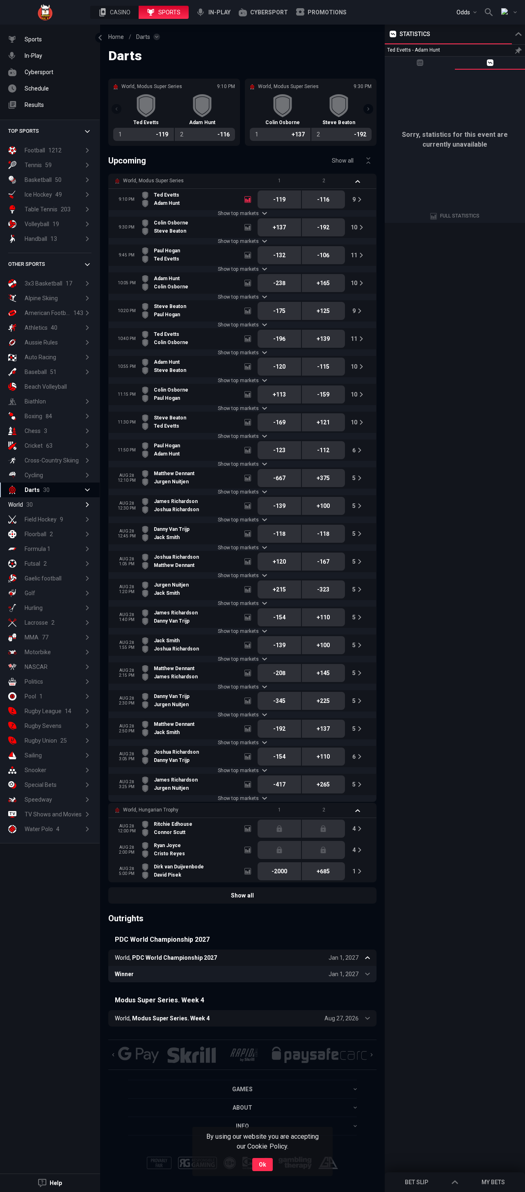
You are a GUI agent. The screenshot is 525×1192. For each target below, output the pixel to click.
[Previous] (116, 109)
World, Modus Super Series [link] (153, 181)
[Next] (368, 109)
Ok (262, 1164)
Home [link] (116, 37)
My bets (493, 1182)
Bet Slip (416, 1182)
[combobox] (467, 12)
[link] (45, 12)
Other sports (26, 264)
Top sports (23, 131)
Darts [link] (143, 37)
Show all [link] (343, 160)
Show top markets (238, 213)
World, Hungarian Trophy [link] (150, 810)
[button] (114, 12)
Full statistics (459, 216)
